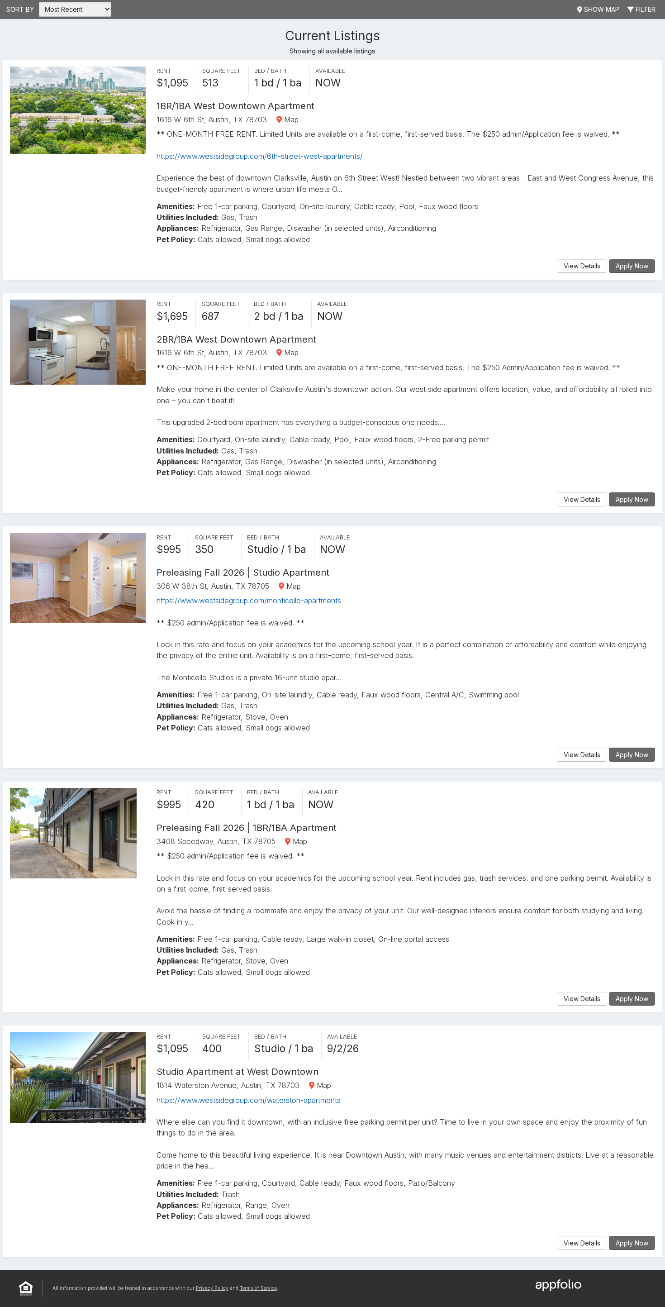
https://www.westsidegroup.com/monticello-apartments (249, 600)
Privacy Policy (212, 1288)
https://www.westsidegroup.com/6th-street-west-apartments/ (260, 156)
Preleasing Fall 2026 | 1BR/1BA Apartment (247, 827)
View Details (582, 266)
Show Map (600, 9)
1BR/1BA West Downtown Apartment (235, 105)
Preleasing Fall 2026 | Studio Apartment (243, 572)
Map (290, 119)
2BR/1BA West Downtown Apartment (236, 339)
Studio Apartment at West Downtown (237, 1071)
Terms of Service (258, 1288)
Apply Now (632, 266)
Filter (645, 9)
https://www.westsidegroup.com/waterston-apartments (249, 1100)
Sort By (20, 9)
